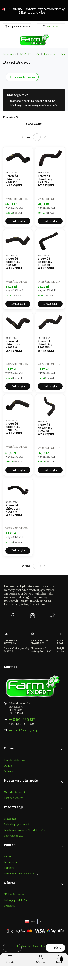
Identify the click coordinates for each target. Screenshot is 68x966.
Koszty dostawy (13, 797)
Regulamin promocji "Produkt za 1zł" (25, 830)
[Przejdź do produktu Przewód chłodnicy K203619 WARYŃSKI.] (17, 323)
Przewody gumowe (24, 77)
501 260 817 (53, 26)
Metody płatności (14, 792)
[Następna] (63, 11)
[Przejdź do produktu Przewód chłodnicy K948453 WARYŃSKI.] (17, 158)
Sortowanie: (34, 123)
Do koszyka (18, 221)
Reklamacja (10, 862)
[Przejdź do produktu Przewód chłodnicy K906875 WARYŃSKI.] (17, 489)
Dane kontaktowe (14, 760)
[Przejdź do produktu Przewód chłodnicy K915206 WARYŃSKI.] (50, 407)
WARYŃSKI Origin (29, 54)
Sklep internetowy (33, 946)
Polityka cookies (13, 835)
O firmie (9, 771)
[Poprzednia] (4, 11)
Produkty (9, 905)
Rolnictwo (49, 54)
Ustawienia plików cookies (20, 873)
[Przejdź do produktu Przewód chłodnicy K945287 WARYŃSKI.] (50, 158)
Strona (26, 137)
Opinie (8, 765)
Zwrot (7, 856)
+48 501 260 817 (22, 719)
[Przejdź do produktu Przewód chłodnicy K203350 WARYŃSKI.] (50, 323)
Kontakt (9, 868)
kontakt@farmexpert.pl (23, 730)
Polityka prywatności (16, 824)
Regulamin (10, 818)
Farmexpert (9, 54)
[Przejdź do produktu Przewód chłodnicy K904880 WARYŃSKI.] (50, 241)
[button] (34, 749)
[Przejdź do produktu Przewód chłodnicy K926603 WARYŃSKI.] (17, 241)
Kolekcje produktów (15, 900)
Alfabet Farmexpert (15, 894)
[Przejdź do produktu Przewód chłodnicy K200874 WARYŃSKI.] (17, 406)
